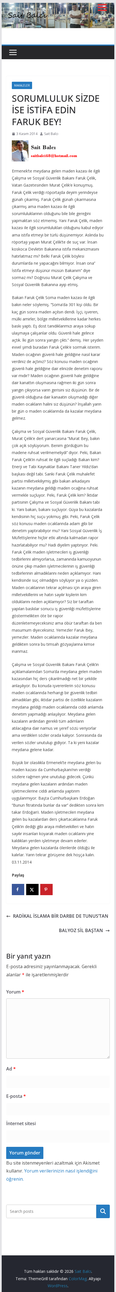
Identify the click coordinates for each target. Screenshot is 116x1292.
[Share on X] (32, 889)
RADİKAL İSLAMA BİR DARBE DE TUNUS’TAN (60, 916)
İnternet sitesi (21, 1123)
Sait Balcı (51, 133)
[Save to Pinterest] (46, 889)
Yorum (15, 992)
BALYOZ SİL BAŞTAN (81, 930)
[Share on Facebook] (18, 889)
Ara (103, 1211)
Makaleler (22, 85)
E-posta (16, 1096)
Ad (11, 1069)
